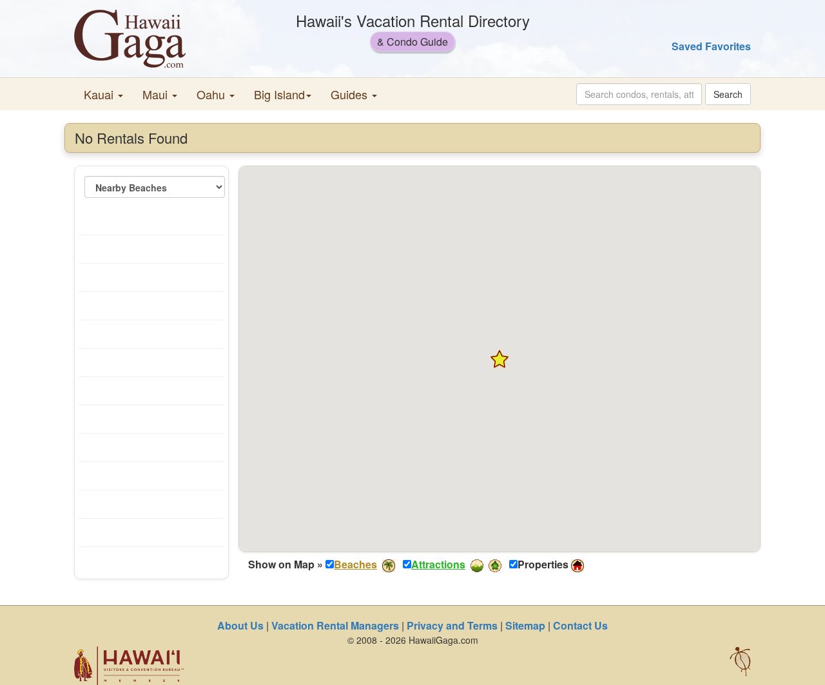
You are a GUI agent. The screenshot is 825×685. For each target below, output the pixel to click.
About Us (240, 625)
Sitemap (525, 625)
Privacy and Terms (452, 625)
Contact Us (580, 625)
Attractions (438, 564)
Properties (543, 564)
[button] (103, 94)
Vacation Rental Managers (335, 625)
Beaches (355, 564)
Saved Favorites (711, 46)
